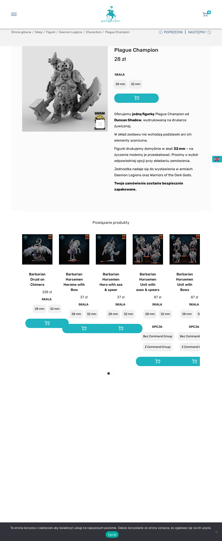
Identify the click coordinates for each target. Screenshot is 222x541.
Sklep (38, 32)
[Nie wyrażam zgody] (216, 532)
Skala (120, 74)
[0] (205, 14)
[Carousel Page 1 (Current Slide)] (108, 373)
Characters (93, 32)
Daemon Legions (70, 32)
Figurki (50, 32)
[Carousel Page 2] (113, 373)
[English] (217, 159)
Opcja (157, 327)
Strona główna (21, 32)
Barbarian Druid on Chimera (37, 279)
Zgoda (112, 534)
